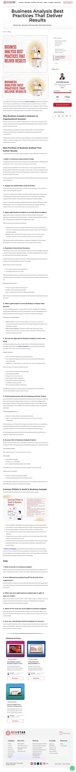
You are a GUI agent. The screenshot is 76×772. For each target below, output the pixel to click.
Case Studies (63, 745)
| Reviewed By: (40, 25)
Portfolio (33, 2)
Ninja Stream (52, 749)
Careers (10, 745)
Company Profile (10, 756)
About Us (10, 747)
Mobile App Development (39, 749)
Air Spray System (53, 753)
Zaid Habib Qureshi (62, 82)
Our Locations (11, 751)
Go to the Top (66, 733)
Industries (27, 2)
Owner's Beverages (52, 744)
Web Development (37, 747)
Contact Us (11, 749)
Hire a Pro (40, 2)
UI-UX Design (36, 757)
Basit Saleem (21, 743)
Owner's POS (52, 747)
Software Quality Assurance (40, 743)
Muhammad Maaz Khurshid (22, 748)
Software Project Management (37, 754)
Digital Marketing (37, 751)
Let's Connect (68, 2)
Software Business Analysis (39, 745)
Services (21, 2)
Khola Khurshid (21, 751)
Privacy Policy (58, 763)
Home (5, 31)
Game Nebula (52, 751)
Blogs (9, 31)
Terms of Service (66, 763)
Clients (45, 2)
